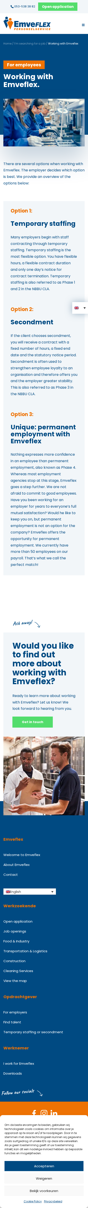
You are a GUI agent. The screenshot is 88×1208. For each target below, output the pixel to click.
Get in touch (32, 722)
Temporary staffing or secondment (33, 1032)
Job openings (14, 931)
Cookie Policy (33, 1201)
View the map (15, 980)
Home (7, 43)
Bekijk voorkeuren (44, 1190)
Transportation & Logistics (25, 951)
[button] (80, 308)
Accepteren (44, 1166)
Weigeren (44, 1178)
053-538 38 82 (24, 6)
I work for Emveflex (18, 1063)
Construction (14, 961)
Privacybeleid (53, 1201)
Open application (58, 6)
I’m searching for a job (29, 43)
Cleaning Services (18, 970)
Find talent (12, 1022)
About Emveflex (16, 864)
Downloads (12, 1073)
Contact (10, 874)
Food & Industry (16, 941)
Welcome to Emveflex (21, 854)
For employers (15, 1012)
